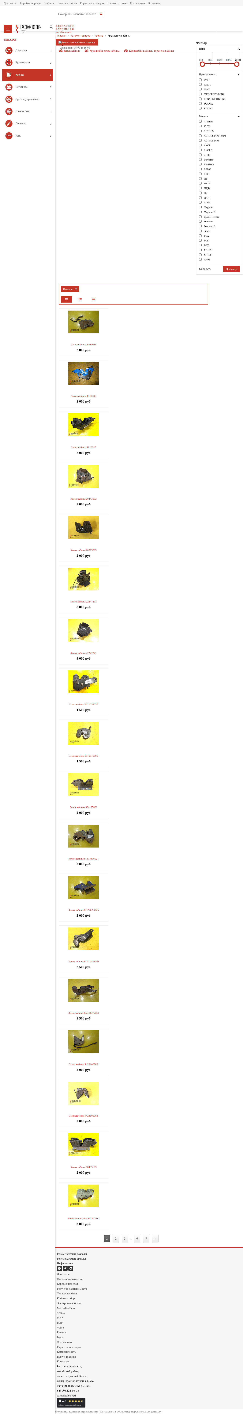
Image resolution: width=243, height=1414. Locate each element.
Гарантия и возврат (92, 3)
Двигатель (63, 1274)
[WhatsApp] (59, 1268)
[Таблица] (93, 299)
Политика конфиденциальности (76, 1411)
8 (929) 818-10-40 (65, 29)
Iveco (60, 1337)
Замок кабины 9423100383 (83, 1115)
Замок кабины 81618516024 (84, 858)
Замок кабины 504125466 (83, 807)
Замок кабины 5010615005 (83, 755)
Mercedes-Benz (66, 1308)
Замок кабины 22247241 (83, 653)
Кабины (49, 3)
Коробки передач (30, 3)
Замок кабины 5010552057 (83, 704)
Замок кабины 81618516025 (84, 910)
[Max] (70, 1268)
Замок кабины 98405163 (83, 1167)
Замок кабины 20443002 (83, 498)
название (68, 289)
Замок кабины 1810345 (83, 447)
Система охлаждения (70, 1279)
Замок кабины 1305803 (83, 344)
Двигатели (10, 3)
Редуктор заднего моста (72, 1288)
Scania (61, 1312)
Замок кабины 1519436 (83, 396)
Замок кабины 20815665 (83, 550)
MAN (60, 1317)
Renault (61, 1332)
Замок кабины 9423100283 (83, 1064)
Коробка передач (67, 1283)
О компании (137, 3)
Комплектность (67, 3)
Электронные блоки (69, 1303)
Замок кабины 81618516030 (84, 961)
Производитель (208, 74)
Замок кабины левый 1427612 (83, 1218)
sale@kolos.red (63, 32)
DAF (60, 1322)
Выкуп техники (117, 3)
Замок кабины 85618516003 (84, 1012)
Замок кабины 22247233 (83, 601)
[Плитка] (66, 299)
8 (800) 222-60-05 (65, 26)
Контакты (154, 3)
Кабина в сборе (66, 1298)
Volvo (60, 1327)
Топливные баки (67, 1293)
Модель (203, 116)
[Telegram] (65, 1268)
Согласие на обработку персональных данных (130, 1411)
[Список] (80, 299)
